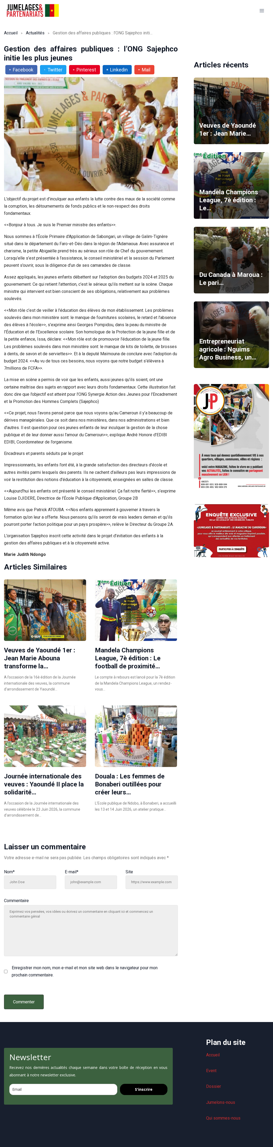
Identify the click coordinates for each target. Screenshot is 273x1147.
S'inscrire (143, 1089)
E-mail (71, 871)
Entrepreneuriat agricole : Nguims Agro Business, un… (227, 349)
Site (129, 871)
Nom (9, 871)
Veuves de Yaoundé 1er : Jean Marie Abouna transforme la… (39, 658)
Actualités (35, 32)
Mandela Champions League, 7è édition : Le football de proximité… (127, 658)
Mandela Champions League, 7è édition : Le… (228, 200)
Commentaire (16, 900)
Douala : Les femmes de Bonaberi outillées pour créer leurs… (129, 784)
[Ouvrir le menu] (262, 10)
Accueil (11, 32)
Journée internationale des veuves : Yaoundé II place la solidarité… (44, 784)
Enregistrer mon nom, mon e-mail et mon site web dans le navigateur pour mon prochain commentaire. (85, 971)
